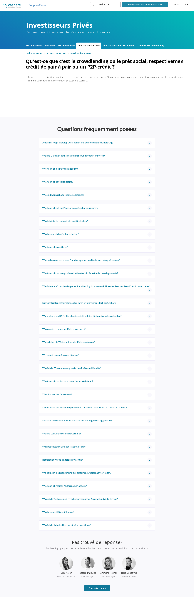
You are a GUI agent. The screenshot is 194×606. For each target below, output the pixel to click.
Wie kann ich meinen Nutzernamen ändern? (64, 485)
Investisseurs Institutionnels (118, 45)
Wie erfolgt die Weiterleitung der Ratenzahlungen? (68, 342)
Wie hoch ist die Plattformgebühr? (60, 168)
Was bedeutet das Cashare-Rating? (60, 233)
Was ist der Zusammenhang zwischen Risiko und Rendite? (71, 368)
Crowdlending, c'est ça (81, 53)
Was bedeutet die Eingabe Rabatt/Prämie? (64, 446)
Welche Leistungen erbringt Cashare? (61, 433)
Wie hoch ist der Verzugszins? (57, 181)
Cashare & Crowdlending (150, 45)
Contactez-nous (97, 588)
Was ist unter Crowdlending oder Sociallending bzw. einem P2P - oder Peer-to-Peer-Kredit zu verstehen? (96, 286)
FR (186, 4)
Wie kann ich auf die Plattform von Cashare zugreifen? (70, 207)
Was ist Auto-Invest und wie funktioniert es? (65, 220)
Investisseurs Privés (89, 45)
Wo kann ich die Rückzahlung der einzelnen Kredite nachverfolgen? (76, 472)
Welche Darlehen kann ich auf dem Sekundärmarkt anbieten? (73, 155)
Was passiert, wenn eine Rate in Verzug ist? (64, 328)
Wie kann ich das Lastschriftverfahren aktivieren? (67, 381)
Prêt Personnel (34, 45)
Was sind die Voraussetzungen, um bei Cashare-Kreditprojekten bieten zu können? (84, 407)
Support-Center (38, 5)
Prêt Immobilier (66, 45)
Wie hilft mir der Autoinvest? (57, 394)
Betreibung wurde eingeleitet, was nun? (62, 459)
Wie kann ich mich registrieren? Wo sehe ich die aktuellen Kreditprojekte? (80, 273)
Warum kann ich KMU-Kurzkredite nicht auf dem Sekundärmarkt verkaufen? (82, 315)
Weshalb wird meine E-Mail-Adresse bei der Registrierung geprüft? (77, 420)
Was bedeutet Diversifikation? (58, 511)
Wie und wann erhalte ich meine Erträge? (63, 194)
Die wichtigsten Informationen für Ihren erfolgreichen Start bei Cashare (79, 302)
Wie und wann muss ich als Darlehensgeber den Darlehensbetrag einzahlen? (81, 260)
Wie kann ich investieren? (55, 247)
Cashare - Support (34, 53)
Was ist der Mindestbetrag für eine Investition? (66, 524)
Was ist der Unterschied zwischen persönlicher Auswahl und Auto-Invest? (80, 498)
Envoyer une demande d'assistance (145, 4)
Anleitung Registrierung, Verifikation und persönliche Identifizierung (77, 142)
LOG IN (175, 4)
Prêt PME (50, 45)
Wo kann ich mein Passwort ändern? (60, 355)
